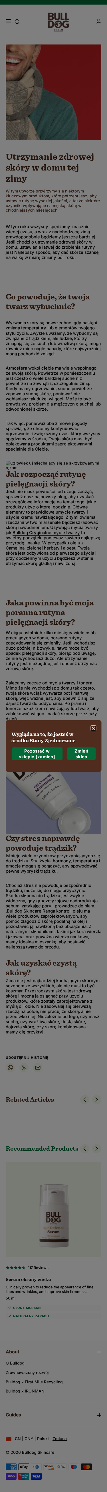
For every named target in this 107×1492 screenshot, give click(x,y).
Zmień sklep (81, 753)
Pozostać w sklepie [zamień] (37, 753)
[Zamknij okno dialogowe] (93, 728)
